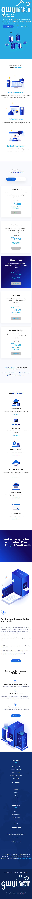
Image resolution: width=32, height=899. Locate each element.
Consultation (16, 778)
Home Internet (16, 766)
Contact (16, 792)
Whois (16, 811)
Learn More (15, 414)
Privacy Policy (15, 817)
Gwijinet (25, 872)
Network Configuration (16, 775)
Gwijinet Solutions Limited (13, 872)
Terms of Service (16, 814)
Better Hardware (16, 492)
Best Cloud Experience (16, 469)
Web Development (16, 513)
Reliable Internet (16, 408)
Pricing (16, 798)
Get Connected (16, 212)
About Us (16, 789)
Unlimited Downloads (16, 449)
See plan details (10, 367)
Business (20, 179)
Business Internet (16, 769)
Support (16, 795)
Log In (16, 823)
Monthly (11, 179)
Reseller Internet (16, 772)
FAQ (16, 820)
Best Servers (16, 428)
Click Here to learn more (24, 858)
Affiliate (16, 801)
